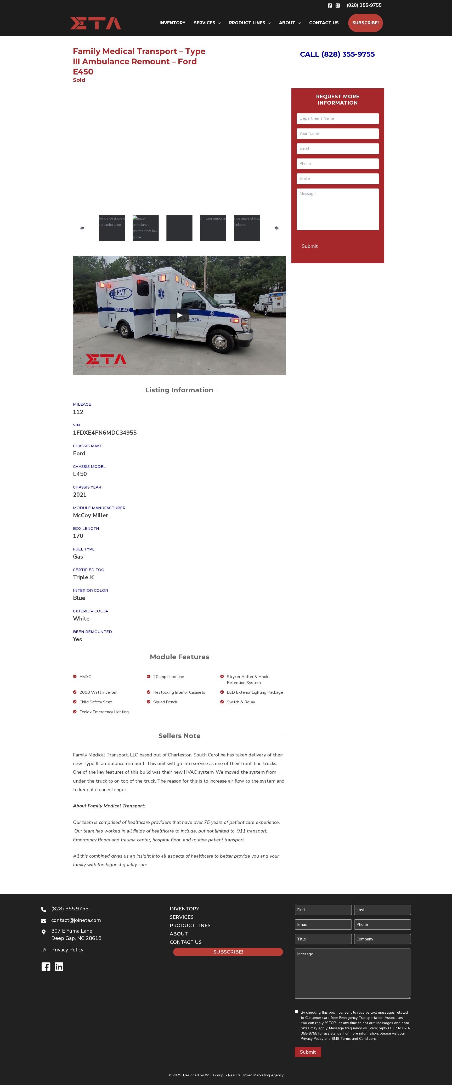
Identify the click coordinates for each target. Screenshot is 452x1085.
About (287, 22)
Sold (79, 80)
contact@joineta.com (76, 920)
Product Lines (247, 22)
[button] (364, 5)
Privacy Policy (312, 1038)
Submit (310, 246)
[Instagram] (337, 5)
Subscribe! (365, 22)
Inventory (172, 22)
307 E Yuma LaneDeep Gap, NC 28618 (76, 934)
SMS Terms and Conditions (354, 1038)
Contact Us (324, 22)
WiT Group (214, 1075)
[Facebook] (329, 5)
